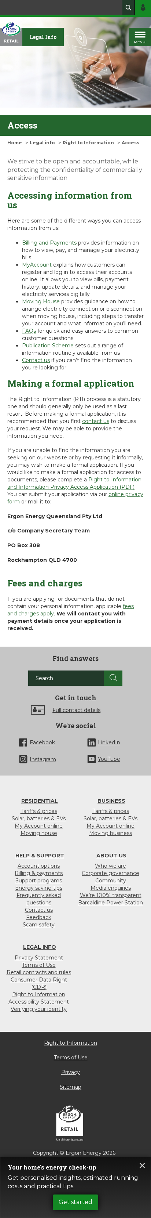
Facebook (42, 742)
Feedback (38, 917)
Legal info (42, 142)
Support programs (38, 880)
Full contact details (76, 710)
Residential (39, 801)
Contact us (36, 360)
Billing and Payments (49, 242)
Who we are (110, 866)
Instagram (43, 759)
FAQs (29, 331)
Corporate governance (110, 873)
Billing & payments (39, 873)
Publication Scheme (48, 345)
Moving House (41, 301)
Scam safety (39, 924)
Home (14, 142)
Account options (39, 866)
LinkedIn (109, 742)
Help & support (39, 855)
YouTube (109, 759)
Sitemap (70, 1087)
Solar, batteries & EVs (39, 818)
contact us (95, 421)
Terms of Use (39, 965)
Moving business (110, 833)
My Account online (39, 826)
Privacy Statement (39, 957)
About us (111, 855)
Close (142, 1165)
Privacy (70, 1072)
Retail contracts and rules (39, 972)
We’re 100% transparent (110, 895)
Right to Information (88, 142)
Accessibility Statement (38, 1001)
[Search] (113, 678)
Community (110, 880)
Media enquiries (111, 888)
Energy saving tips (38, 888)
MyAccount (37, 264)
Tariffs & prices (39, 811)
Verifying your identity (39, 1009)
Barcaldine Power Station (110, 902)
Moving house (39, 833)
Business (111, 801)
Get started (75, 1202)
